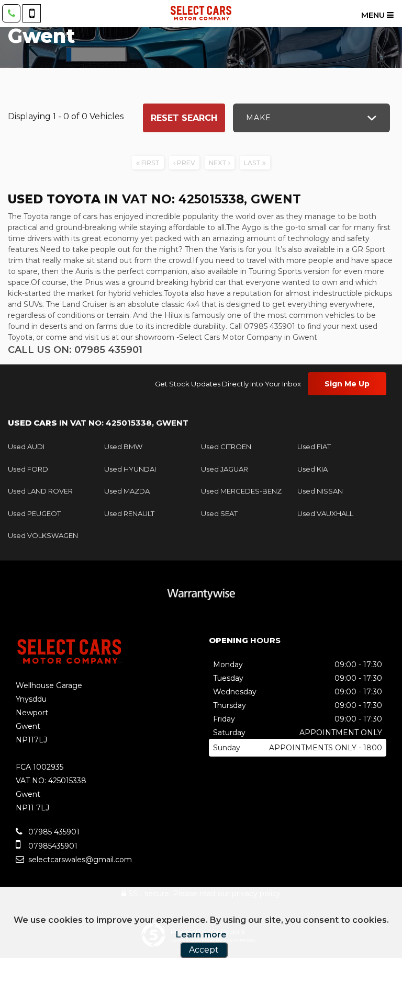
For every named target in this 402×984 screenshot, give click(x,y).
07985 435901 (53, 832)
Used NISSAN (320, 491)
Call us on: (75, 350)
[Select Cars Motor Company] (201, 13)
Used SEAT (219, 513)
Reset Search (184, 118)
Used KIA (312, 469)
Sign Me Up (347, 383)
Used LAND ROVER (40, 491)
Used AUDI (26, 446)
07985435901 (51, 846)
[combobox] (311, 118)
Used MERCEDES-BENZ (241, 491)
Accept (204, 950)
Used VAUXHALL (325, 513)
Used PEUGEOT (34, 513)
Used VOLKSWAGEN (43, 535)
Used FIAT (314, 446)
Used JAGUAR (224, 469)
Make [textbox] (258, 117)
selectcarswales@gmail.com (79, 859)
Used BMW (123, 446)
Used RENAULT (129, 513)
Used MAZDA (127, 491)
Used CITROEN (226, 446)
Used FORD (28, 469)
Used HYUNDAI (130, 469)
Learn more (201, 935)
